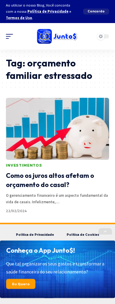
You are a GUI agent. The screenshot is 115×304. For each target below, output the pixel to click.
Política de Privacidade (47, 11)
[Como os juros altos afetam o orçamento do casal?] (57, 129)
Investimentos (24, 165)
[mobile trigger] (11, 36)
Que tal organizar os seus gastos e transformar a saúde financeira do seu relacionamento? (55, 268)
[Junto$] (57, 36)
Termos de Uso (19, 18)
